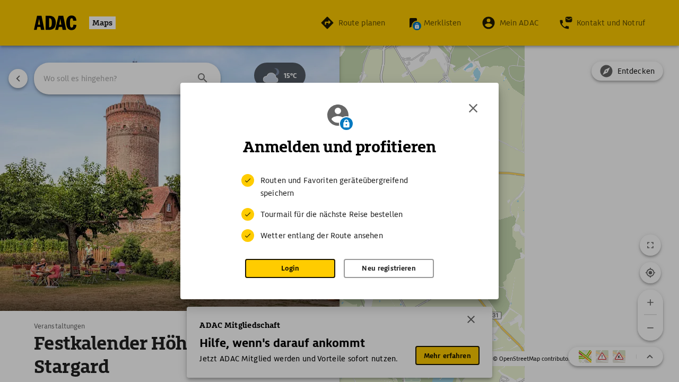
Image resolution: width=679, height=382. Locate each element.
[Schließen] (473, 108)
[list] (339, 208)
